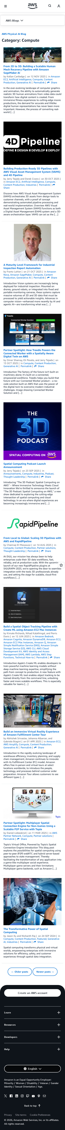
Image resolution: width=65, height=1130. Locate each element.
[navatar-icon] (58, 6)
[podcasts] (38, 1096)
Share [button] (53, 82)
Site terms (20, 1114)
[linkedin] (16, 1096)
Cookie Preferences (40, 1114)
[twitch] (27, 1096)
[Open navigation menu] (5, 6)
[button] (32, 20)
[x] (5, 1096)
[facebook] (11, 1096)
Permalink (39, 82)
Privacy (8, 1114)
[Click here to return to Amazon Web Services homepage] (32, 6)
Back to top (30, 1105)
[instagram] (22, 1096)
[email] (44, 1096)
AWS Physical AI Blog (14, 33)
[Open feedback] (61, 565)
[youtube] (33, 1096)
